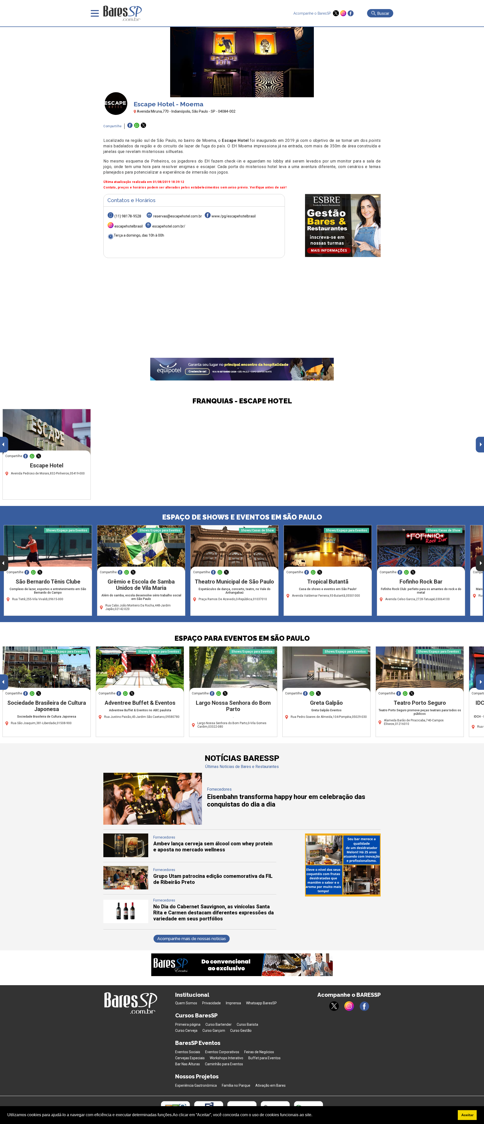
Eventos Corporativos (222, 1052)
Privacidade (211, 1003)
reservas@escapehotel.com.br (177, 216)
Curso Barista (247, 1024)
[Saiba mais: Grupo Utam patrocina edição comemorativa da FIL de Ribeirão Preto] (125, 888)
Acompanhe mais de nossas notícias (191, 938)
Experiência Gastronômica (196, 1085)
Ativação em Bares (270, 1085)
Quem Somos (186, 1003)
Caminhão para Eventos (224, 1064)
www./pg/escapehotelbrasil (233, 216)
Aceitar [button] (467, 1115)
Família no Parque (236, 1085)
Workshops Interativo (226, 1058)
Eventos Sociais (187, 1052)
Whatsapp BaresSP (261, 1003)
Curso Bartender (218, 1024)
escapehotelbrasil (128, 226)
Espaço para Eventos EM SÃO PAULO (242, 638)
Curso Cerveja (186, 1031)
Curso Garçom (213, 1031)
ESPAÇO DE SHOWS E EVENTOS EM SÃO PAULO (242, 517)
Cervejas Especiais (190, 1058)
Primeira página (187, 1024)
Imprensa (233, 1003)
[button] (314, 1115)
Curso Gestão (241, 1031)
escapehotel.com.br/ (168, 226)
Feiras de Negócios (259, 1052)
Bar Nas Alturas (187, 1064)
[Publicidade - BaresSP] (343, 225)
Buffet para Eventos (264, 1058)
